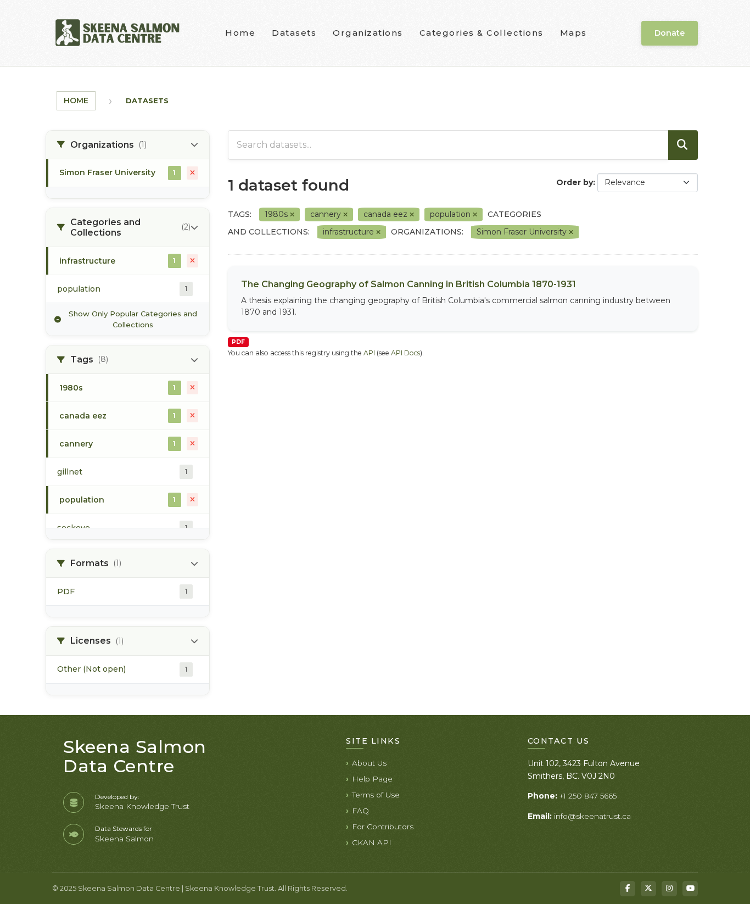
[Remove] (292, 215)
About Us (369, 762)
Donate (669, 33)
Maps (573, 32)
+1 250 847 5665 (588, 795)
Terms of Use (376, 794)
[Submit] (683, 145)
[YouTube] (690, 888)
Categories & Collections (481, 32)
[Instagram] (669, 888)
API (369, 353)
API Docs (405, 353)
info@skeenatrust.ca (592, 816)
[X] (648, 888)
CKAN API (371, 842)
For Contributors (382, 826)
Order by (574, 182)
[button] (127, 145)
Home (240, 32)
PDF (238, 341)
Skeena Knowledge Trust (142, 806)
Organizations (368, 32)
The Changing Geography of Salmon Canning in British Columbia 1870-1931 (408, 284)
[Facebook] (627, 888)
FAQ (360, 810)
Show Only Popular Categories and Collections (133, 319)
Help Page (372, 778)
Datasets (294, 32)
